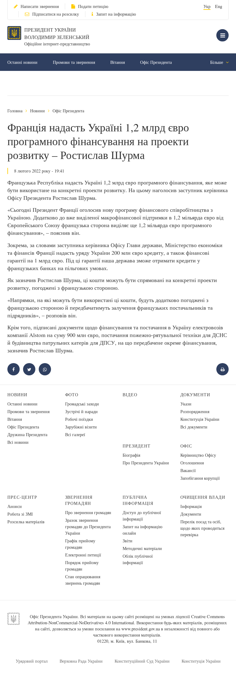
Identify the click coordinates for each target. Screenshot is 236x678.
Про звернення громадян (88, 512)
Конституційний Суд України (142, 661)
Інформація (191, 506)
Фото (72, 394)
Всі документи (193, 427)
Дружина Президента (27, 434)
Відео (130, 394)
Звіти (127, 541)
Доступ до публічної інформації (142, 515)
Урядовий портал (32, 661)
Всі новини (18, 442)
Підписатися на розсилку (55, 14)
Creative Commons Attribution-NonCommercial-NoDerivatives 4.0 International (126, 620)
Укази (185, 404)
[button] (29, 369)
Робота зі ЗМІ (20, 514)
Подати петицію (93, 6)
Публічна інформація (138, 500)
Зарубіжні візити (81, 427)
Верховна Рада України (81, 661)
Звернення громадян (79, 500)
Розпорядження (194, 411)
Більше (217, 62)
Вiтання (117, 62)
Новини (37, 111)
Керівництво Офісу (198, 455)
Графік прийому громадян (80, 544)
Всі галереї (75, 434)
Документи (195, 394)
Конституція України (199, 419)
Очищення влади (203, 497)
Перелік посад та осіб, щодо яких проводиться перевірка (202, 528)
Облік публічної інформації (138, 559)
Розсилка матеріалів (26, 522)
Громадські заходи (82, 404)
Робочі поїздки (79, 419)
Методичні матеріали (142, 548)
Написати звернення (40, 6)
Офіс (186, 446)
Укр (206, 6)
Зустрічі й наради (81, 411)
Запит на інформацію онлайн (142, 530)
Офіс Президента (156, 62)
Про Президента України (146, 463)
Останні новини (22, 62)
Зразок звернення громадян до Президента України (88, 526)
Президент (137, 446)
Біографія (131, 455)
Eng (218, 6)
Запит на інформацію (116, 14)
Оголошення (192, 463)
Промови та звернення (74, 62)
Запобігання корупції (200, 478)
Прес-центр (22, 497)
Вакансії (188, 470)
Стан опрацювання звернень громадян (82, 580)
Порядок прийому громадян (82, 566)
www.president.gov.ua (140, 629)
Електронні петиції (83, 555)
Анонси (14, 506)
